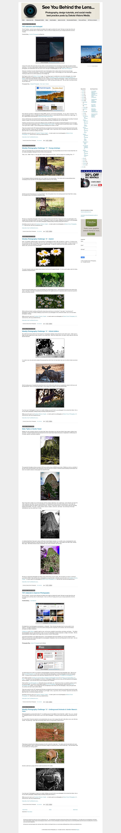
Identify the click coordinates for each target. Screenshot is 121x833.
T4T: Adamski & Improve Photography (36, 593)
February (85, 163)
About (47, 20)
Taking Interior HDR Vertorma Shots (45, 116)
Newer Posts (24, 809)
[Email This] (46, 140)
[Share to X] (49, 140)
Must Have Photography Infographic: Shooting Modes (94, 110)
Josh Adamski (33, 600)
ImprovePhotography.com (30, 673)
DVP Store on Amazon (92, 20)
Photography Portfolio (39, 20)
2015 (83, 95)
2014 (83, 97)
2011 (83, 166)
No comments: (39, 140)
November (85, 104)
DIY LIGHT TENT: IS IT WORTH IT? (93, 105)
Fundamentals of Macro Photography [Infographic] (94, 101)
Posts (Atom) (29, 811)
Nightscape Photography (67, 68)
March (84, 161)
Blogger (77, 829)
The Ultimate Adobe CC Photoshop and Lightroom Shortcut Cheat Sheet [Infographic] (94, 94)
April (84, 159)
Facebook (38, 133)
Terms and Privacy (82, 20)
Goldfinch (32, 631)
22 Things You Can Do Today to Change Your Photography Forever (45, 677)
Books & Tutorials (37, 76)
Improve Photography (35, 643)
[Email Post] (44, 140)
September (85, 108)
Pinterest (42, 133)
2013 (83, 99)
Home (23, 20)
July (84, 113)
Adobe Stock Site (29, 20)
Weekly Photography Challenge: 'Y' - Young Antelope (41, 148)
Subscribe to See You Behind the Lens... (30, 137)
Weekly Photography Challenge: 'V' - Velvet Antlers (40, 331)
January (84, 164)
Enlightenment (25, 631)
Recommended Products (72, 20)
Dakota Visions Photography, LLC (70, 316)
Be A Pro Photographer (50, 684)
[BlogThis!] (47, 140)
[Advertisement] (91, 34)
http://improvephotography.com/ (54, 669)
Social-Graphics (53, 20)
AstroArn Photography (33, 34)
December (85, 102)
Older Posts (75, 809)
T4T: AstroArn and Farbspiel (32, 26)
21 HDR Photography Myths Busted (47, 124)
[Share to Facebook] (50, 140)
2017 (83, 92)
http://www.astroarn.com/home (54, 62)
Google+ (46, 133)
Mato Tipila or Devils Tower (32, 429)
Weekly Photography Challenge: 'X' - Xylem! (38, 239)
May (84, 158)
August (84, 111)
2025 (83, 90)
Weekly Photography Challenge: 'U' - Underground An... (85, 153)
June (84, 114)
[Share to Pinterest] (51, 140)
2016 (83, 94)
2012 (83, 100)
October (84, 107)
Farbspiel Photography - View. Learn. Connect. (39, 84)
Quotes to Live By (61, 20)
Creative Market (95, 66)
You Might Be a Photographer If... (67, 675)
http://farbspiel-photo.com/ (57, 110)
